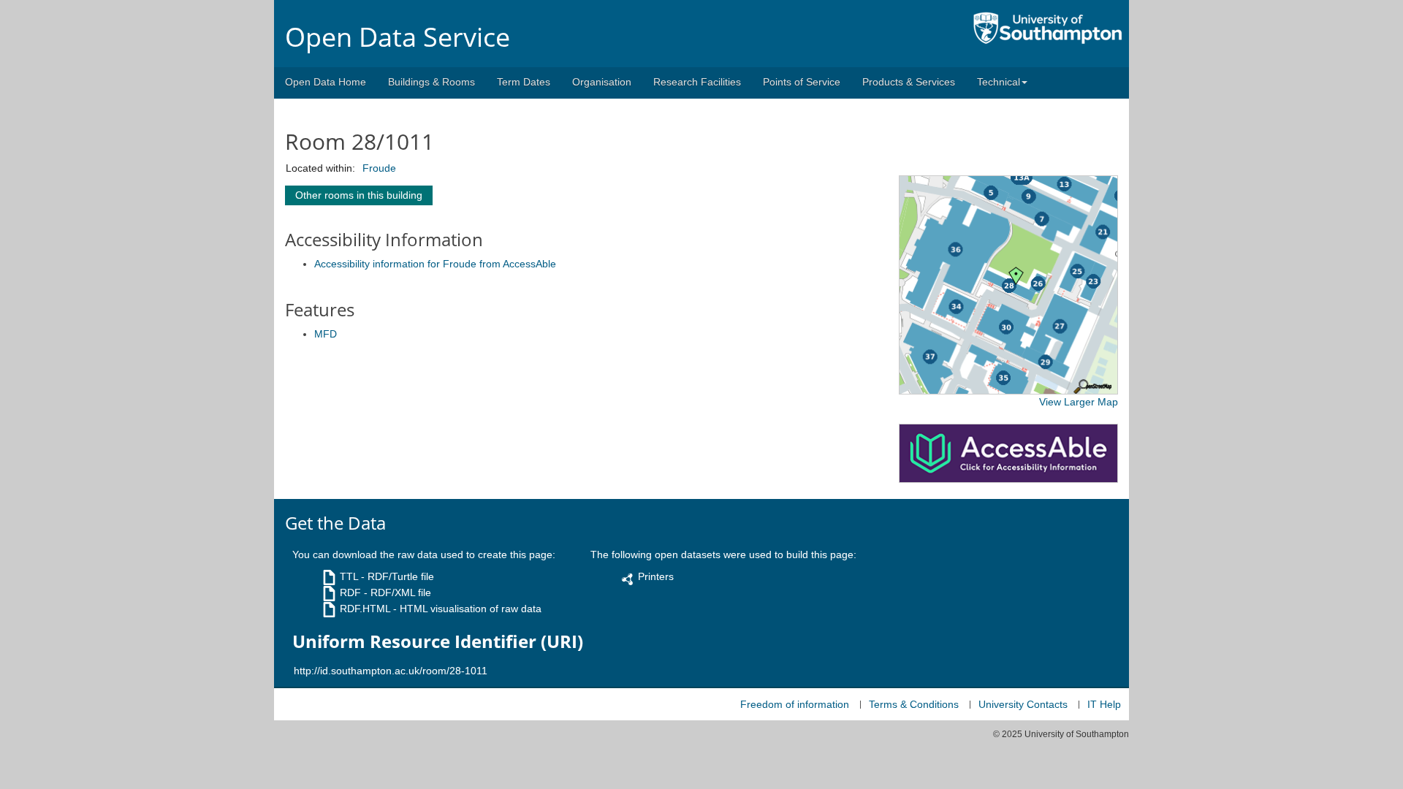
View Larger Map (1078, 402)
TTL (349, 576)
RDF (350, 592)
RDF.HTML (365, 608)
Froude (379, 168)
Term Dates (523, 82)
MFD (325, 334)
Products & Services (908, 82)
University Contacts (1023, 704)
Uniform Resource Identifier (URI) (437, 641)
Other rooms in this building (358, 195)
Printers (656, 576)
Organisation (601, 82)
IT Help (1104, 704)
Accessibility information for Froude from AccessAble (435, 264)
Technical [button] (998, 82)
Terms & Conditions (914, 704)
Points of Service (801, 82)
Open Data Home (325, 82)
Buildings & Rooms (431, 82)
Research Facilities (697, 82)
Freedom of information (794, 704)
